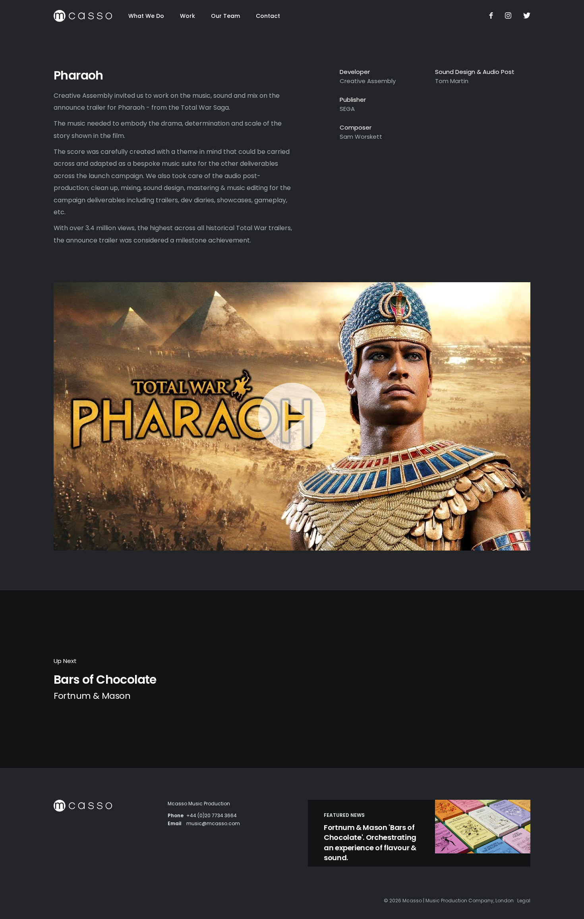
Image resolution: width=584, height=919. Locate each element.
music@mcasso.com (213, 823)
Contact (268, 16)
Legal (523, 900)
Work (187, 16)
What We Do (146, 16)
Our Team (225, 16)
